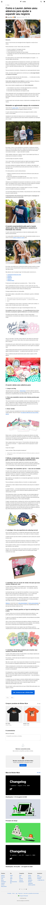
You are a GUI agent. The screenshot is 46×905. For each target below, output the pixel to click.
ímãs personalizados (22, 603)
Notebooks (9, 277)
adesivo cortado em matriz (18, 237)
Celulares (9, 276)
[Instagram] (24, 889)
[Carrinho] (44, 1)
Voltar (8, 5)
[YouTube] (26, 889)
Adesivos (8, 603)
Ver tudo (38, 703)
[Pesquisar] (41, 1)
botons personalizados (33, 603)
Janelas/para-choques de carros (14, 274)
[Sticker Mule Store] (19, 889)
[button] (23, 692)
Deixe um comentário (10, 733)
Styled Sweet (23, 391)
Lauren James (15, 108)
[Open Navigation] (1, 1)
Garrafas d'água (10, 280)
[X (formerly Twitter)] (21, 889)
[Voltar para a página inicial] (20, 1)
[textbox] (23, 367)
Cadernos (9, 279)
